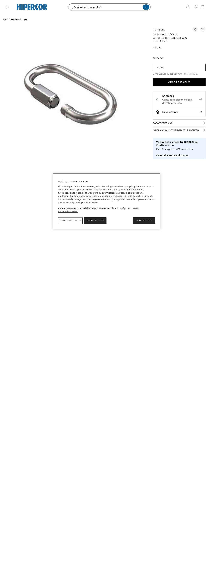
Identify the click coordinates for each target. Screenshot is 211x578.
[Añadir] (203, 29)
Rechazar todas (95, 220)
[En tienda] (201, 99)
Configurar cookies (70, 220)
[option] (74, 98)
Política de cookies (68, 211)
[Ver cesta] (203, 7)
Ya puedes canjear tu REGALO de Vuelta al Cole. (177, 144)
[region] (106, 201)
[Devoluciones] (201, 112)
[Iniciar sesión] (188, 7)
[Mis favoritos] (196, 7)
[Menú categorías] (7, 7)
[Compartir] (195, 29)
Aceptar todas (144, 220)
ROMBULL (159, 29)
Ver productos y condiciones (172, 155)
